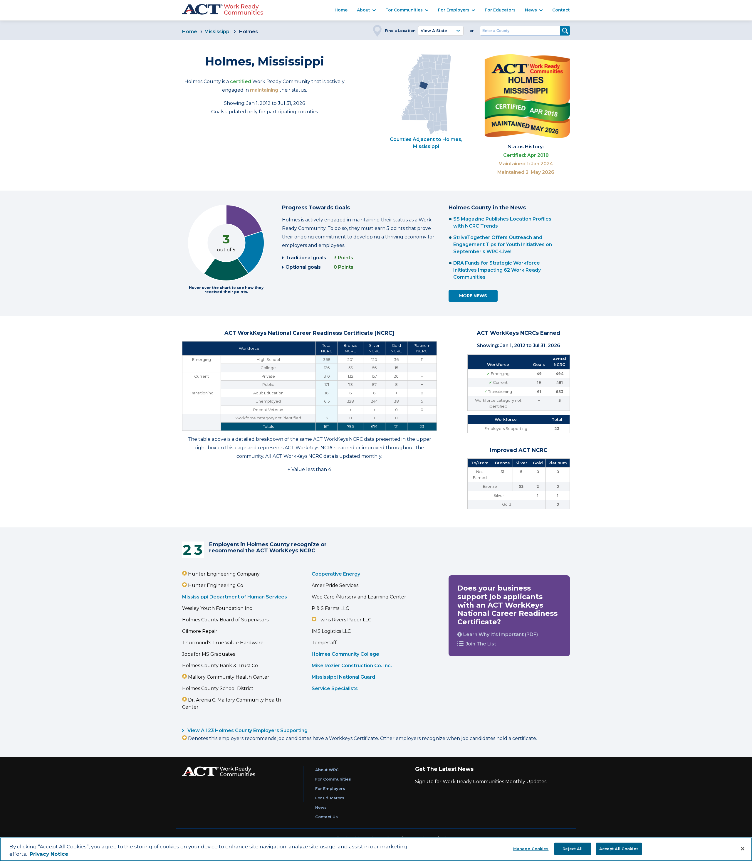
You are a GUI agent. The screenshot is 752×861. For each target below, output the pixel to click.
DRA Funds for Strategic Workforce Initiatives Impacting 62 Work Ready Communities (497, 270)
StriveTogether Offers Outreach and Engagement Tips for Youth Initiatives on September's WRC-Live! (502, 244)
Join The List (481, 644)
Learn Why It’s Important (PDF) (500, 634)
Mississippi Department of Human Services (234, 597)
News (531, 10)
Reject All (572, 848)
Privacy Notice (49, 854)
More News (473, 295)
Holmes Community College (345, 654)
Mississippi (217, 31)
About (363, 10)
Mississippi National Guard (343, 677)
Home (341, 10)
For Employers (453, 10)
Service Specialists (335, 688)
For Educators (500, 10)
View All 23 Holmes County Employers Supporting (247, 730)
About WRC (327, 769)
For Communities (404, 10)
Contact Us (326, 816)
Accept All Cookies (619, 848)
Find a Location (400, 30)
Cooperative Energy (336, 574)
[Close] (742, 848)
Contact (561, 10)
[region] (376, 849)
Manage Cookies (531, 848)
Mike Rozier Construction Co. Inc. (352, 665)
